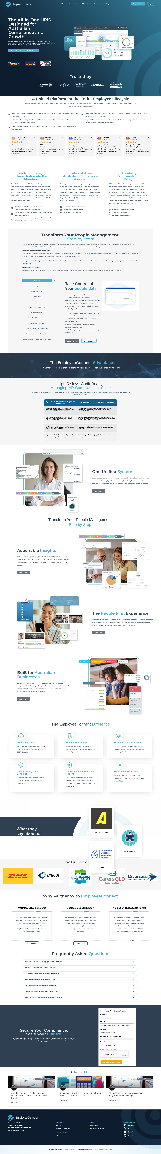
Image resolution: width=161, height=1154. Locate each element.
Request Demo (138, 4)
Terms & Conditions (105, 1149)
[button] (151, 145)
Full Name (103, 1014)
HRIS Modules (73, 4)
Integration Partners (97, 1129)
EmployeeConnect (67, 1149)
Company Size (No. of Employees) (111, 1036)
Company (103, 1029)
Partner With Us (61, 1132)
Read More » (15, 1103)
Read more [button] (30, 154)
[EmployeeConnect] (19, 4)
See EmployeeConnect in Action (111, 1062)
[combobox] (103, 1045)
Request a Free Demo (63, 1129)
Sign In (151, 4)
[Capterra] (16, 63)
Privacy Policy (93, 1149)
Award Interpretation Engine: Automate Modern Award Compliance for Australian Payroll (29, 1095)
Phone (102, 1042)
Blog (107, 4)
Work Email (104, 1022)
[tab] (37, 280)
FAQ (57, 1135)
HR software (94, 1125)
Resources (98, 4)
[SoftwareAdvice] (32, 63)
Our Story (59, 1125)
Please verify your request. (109, 1049)
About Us (61, 4)
